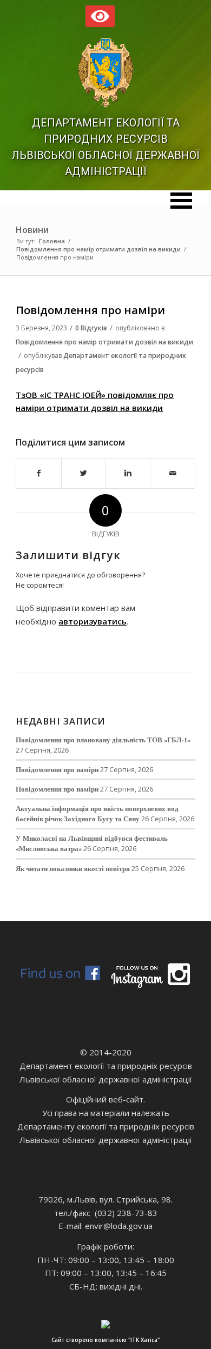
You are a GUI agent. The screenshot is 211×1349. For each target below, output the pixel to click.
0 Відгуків (91, 328)
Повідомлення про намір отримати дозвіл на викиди (98, 249)
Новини (32, 230)
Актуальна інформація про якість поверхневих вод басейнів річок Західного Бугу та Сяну (97, 813)
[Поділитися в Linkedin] (128, 473)
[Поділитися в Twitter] (84, 473)
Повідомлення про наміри (90, 310)
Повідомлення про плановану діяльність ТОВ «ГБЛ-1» (103, 740)
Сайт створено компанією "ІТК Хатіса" (105, 1340)
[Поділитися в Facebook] (38, 473)
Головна (52, 241)
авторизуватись (92, 621)
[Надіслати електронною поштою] (172, 473)
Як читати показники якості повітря (73, 868)
